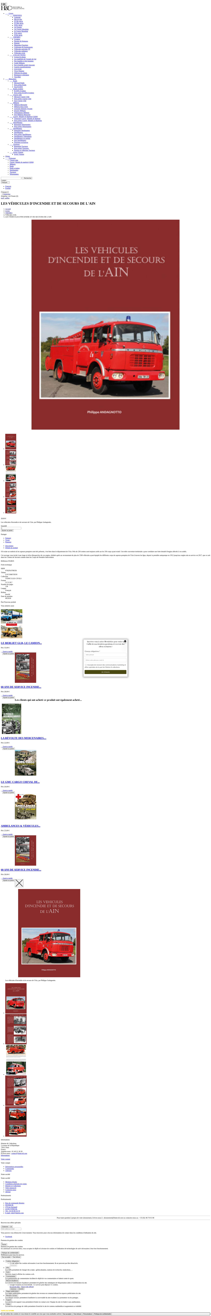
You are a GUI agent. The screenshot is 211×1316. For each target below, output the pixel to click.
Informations (5, 1155)
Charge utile (16, 95)
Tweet (7, 540)
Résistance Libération (21, 75)
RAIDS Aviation (20, 91)
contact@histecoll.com (19, 1153)
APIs (7, 1268)
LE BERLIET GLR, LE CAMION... (21, 643)
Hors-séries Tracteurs (21, 148)
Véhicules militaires (21, 51)
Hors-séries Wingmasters (22, 126)
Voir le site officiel (27, 1287)
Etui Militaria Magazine (22, 115)
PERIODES (16, 15)
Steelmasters (14, 170)
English (8, 188)
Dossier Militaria (20, 111)
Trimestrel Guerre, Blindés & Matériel (27, 119)
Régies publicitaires (12, 1291)
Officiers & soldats (20, 73)
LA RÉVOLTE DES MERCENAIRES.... (23, 738)
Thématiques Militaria (21, 113)
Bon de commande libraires (14, 1203)
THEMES (15, 37)
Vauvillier (17, 77)
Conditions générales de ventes (16, 1184)
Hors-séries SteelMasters (22, 134)
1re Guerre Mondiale (21, 29)
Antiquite (17, 17)
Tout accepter (6, 1257)
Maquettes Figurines (21, 45)
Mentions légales (11, 1182)
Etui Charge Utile (20, 101)
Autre (8, 1272)
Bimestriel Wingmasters (22, 124)
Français (8, 186)
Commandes (9, 1169)
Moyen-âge (18, 19)
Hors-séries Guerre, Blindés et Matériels (28, 121)
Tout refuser (16, 1257)
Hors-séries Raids (20, 85)
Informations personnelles (14, 1167)
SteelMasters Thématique (23, 136)
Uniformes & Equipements (23, 47)
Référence (4, 561)
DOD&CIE (9, 1205)
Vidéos (8, 1304)
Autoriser (13, 1265)
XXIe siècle (18, 35)
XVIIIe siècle (18, 23)
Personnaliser (87, 1314)
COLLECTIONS (17, 55)
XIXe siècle (18, 25)
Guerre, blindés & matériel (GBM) (22, 162)
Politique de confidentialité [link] (10, 1253)
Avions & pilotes (20, 57)
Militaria (14, 103)
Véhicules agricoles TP (22, 49)
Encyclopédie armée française (24, 65)
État (2, 602)
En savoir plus (15, 1287)
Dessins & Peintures (21, 41)
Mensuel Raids (19, 83)
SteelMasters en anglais (22, 138)
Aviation (17, 39)
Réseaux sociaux (11, 1295)
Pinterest (8, 542)
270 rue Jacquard (11, 1207)
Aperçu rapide (7, 651)
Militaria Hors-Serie (21, 107)
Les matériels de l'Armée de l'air (25, 59)
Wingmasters (14, 174)
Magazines (10, 79)
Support (8, 1300)
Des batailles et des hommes (24, 61)
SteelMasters (16, 128)
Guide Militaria (19, 63)
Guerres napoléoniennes (22, 67)
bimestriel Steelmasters (22, 130)
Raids (13, 81)
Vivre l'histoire (19, 71)
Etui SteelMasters (20, 140)
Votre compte (5, 1159)
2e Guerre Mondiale (21, 31)
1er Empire (18, 27)
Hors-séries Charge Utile (22, 99)
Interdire (21, 1289)
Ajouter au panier (7, 530)
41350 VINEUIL (11, 1209)
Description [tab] (9, 546)
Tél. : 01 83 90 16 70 (12, 1211)
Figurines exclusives (21, 142)
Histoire (17, 43)
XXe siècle (18, 33)
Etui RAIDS (18, 87)
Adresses (8, 1171)
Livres (9, 13)
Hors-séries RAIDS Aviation (24, 93)
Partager (8, 538)
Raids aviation (16, 89)
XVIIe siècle (18, 21)
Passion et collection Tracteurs (24, 150)
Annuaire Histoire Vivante (23, 109)
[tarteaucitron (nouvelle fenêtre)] (7, 1312)
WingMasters (16, 123)
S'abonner (10, 158)
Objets (7, 156)
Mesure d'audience (12, 1280)
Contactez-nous (10, 1190)
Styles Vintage (16, 152)
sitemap (8, 1192)
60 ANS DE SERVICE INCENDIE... (21, 686)
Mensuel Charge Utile (21, 97)
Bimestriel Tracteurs (21, 146)
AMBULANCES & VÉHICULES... (20, 825)
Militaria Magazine (20, 105)
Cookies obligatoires (12, 1261)
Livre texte (18, 69)
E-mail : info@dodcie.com (14, 1213)
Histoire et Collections (13, 1186)
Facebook (8, 1236)
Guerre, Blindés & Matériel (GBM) (24, 117)
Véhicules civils (19, 53)
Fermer (4, 1244)
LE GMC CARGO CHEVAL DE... (20, 782)
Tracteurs (15, 144)
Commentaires (10, 1276)
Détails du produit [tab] (11, 548)
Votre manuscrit (10, 1188)
